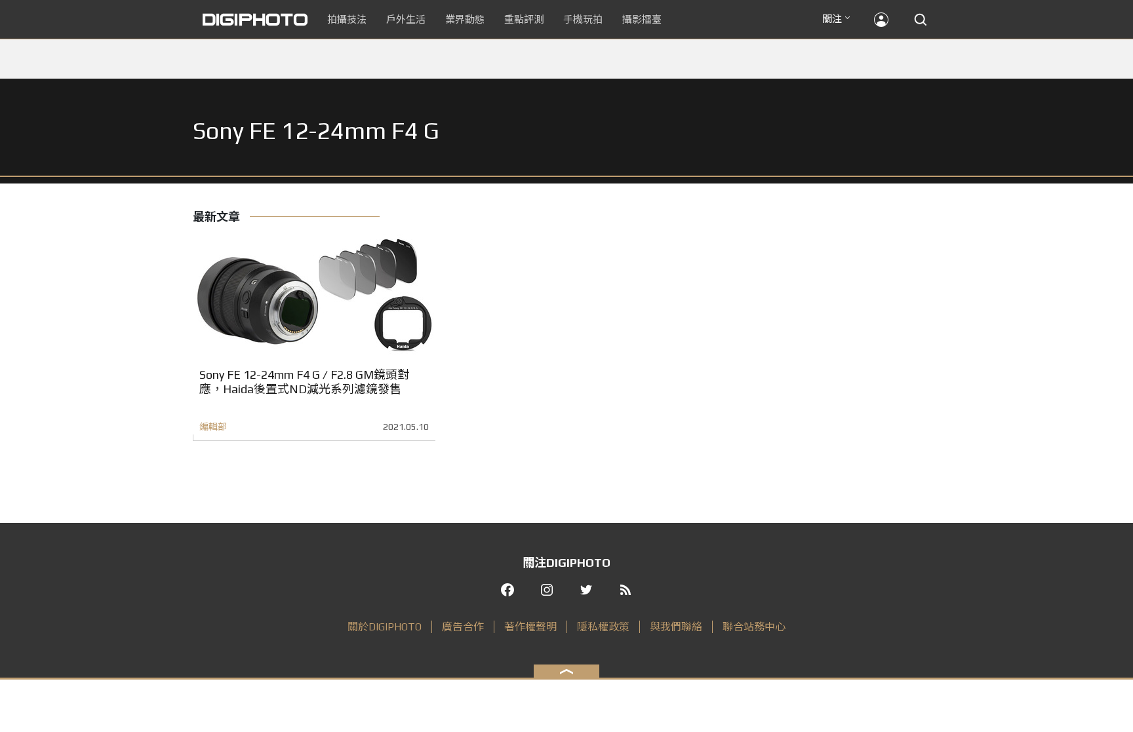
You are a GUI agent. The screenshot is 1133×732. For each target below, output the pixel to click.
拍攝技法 (347, 19)
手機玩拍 (583, 19)
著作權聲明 (530, 627)
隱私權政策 (603, 627)
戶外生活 (406, 19)
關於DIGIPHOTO (385, 627)
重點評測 (524, 19)
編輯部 (213, 426)
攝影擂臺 (642, 19)
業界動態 (465, 19)
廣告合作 (463, 627)
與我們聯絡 (676, 627)
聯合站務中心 (754, 627)
